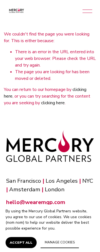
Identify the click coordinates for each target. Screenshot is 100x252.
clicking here (53, 103)
